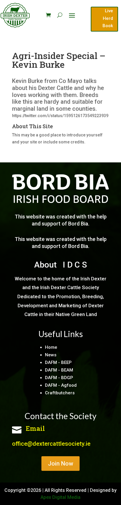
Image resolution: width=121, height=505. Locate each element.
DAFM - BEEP (58, 362)
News (50, 355)
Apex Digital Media (60, 497)
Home (51, 347)
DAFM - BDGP (59, 377)
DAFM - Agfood (61, 385)
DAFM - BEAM (59, 370)
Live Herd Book (107, 18)
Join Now (60, 463)
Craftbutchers (60, 392)
